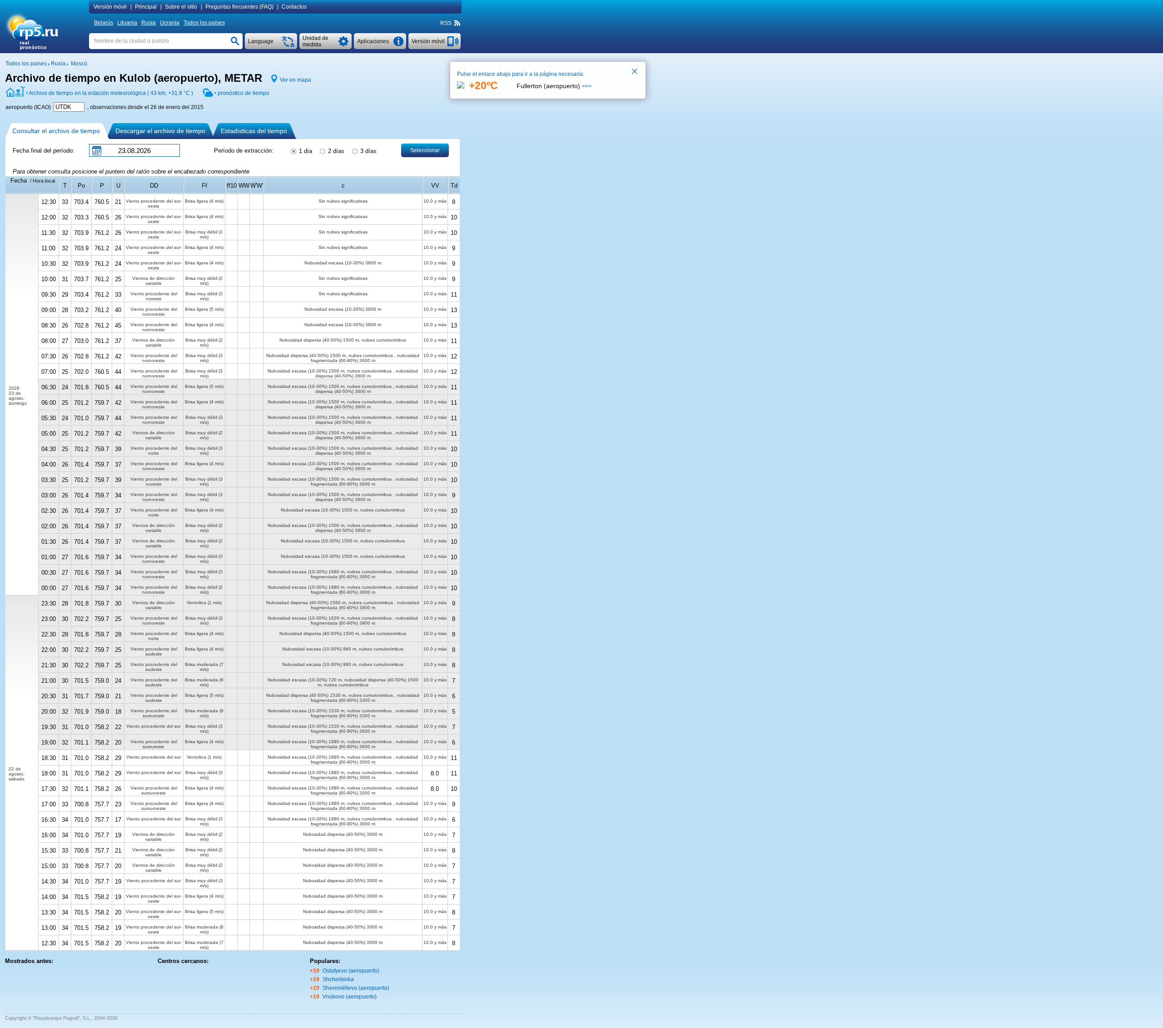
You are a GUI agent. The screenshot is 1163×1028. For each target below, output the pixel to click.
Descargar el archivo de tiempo (160, 130)
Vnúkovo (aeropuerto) (350, 996)
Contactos (294, 7)
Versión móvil (110, 7)
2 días (335, 151)
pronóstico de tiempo (243, 93)
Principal (146, 7)
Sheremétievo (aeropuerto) (356, 988)
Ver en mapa (295, 80)
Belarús (103, 23)
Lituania (127, 23)
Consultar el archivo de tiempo (56, 130)
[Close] (635, 72)
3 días (367, 151)
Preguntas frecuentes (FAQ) (239, 7)
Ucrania (169, 23)
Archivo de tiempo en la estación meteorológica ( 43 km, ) (111, 93)
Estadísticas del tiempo (254, 130)
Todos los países (204, 23)
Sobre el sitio (181, 7)
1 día (304, 151)
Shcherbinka (338, 979)
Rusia (148, 23)
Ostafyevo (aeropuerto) (351, 971)
